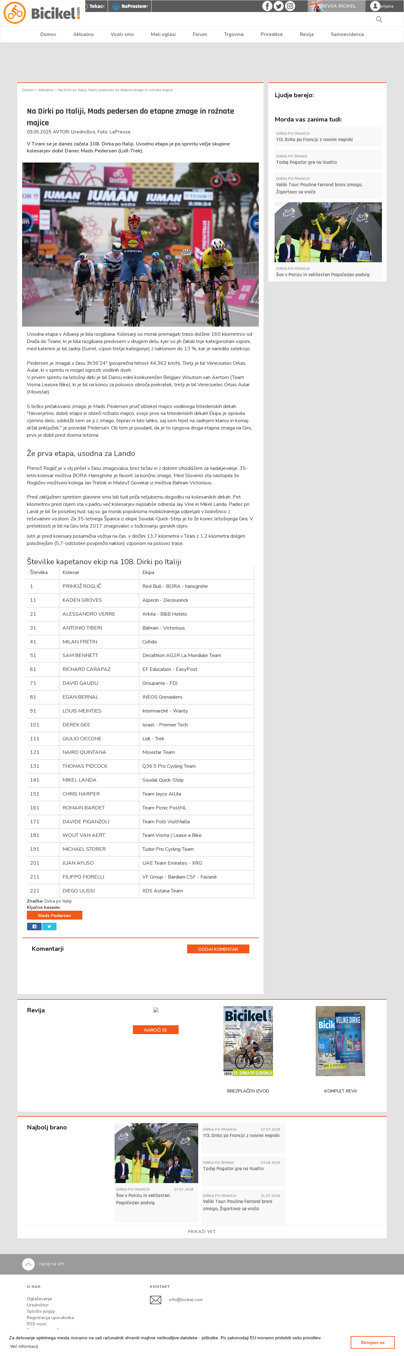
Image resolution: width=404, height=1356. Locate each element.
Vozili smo (122, 34)
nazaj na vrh (51, 1263)
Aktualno (83, 34)
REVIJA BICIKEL (338, 6)
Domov (48, 34)
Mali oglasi (163, 34)
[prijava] (375, 5)
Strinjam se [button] (373, 1342)
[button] (24, 1346)
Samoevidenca (347, 34)
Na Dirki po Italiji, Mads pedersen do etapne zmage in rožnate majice (115, 90)
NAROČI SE (155, 1030)
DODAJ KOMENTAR (218, 949)
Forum (200, 34)
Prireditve (272, 34)
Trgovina (234, 34)
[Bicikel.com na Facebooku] (159, 1300)
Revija (307, 34)
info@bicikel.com (186, 1300)
